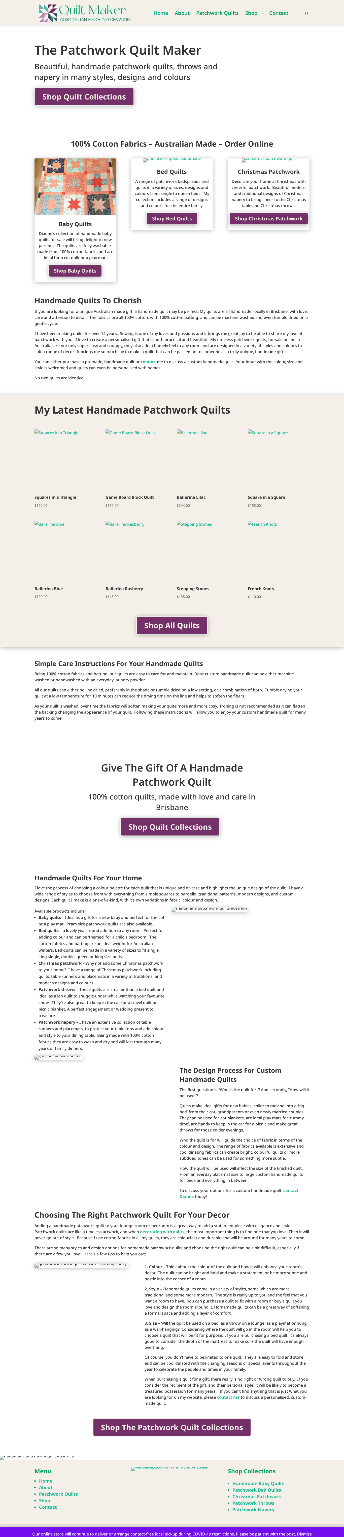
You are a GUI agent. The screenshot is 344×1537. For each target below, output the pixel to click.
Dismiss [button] (304, 1534)
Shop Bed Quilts (172, 218)
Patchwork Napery (253, 1510)
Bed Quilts (172, 172)
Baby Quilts (75, 224)
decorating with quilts (162, 1231)
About (182, 13)
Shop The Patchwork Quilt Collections (172, 1427)
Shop (251, 13)
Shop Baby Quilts (75, 270)
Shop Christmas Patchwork (269, 218)
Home (161, 13)
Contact (278, 13)
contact (148, 361)
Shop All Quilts (172, 625)
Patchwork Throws (253, 1503)
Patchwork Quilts (217, 13)
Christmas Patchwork (269, 172)
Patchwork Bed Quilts (256, 1490)
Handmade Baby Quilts (258, 1483)
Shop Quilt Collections (84, 96)
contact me (228, 1397)
